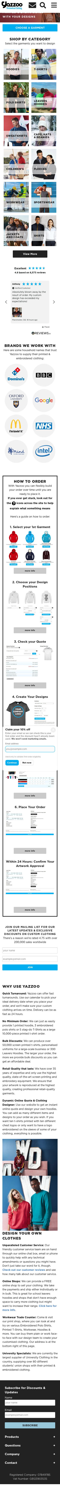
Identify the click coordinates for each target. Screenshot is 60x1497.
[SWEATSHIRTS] (16, 130)
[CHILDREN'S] (16, 163)
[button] (6, 302)
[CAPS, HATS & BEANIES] (43, 130)
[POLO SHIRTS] (16, 97)
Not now (26, 762)
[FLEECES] (43, 163)
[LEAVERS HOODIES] (43, 97)
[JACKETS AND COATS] (16, 230)
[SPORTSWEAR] (43, 197)
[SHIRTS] (43, 230)
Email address (12, 743)
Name (8, 1397)
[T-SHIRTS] (43, 64)
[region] (30, 302)
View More (30, 254)
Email (8, 1410)
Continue (12, 762)
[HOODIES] (16, 64)
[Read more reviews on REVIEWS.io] (41, 333)
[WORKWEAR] (16, 197)
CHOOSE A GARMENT (30, 27)
